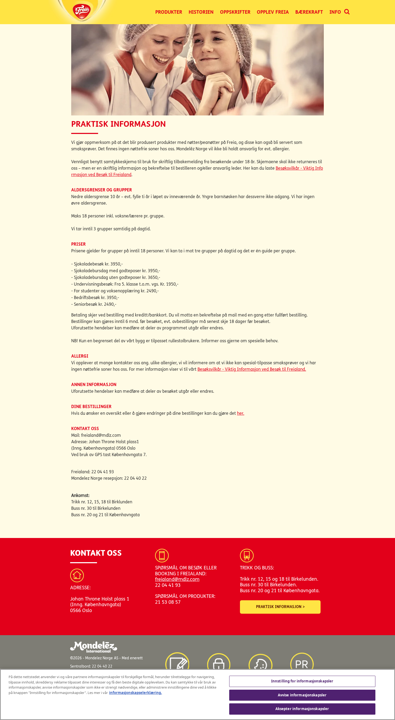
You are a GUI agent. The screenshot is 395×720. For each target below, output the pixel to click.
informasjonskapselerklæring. (135, 692)
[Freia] (83, 12)
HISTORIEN (201, 12)
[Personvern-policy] (219, 662)
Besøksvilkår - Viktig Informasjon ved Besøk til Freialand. (252, 369)
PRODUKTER (168, 12)
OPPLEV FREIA (273, 12)
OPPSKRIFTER (235, 12)
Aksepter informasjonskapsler (302, 708)
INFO (335, 12)
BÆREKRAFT (309, 12)
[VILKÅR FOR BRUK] (177, 662)
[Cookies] (260, 662)
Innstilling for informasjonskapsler (302, 681)
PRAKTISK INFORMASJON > (280, 607)
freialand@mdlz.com (177, 579)
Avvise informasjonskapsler (302, 695)
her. (240, 413)
